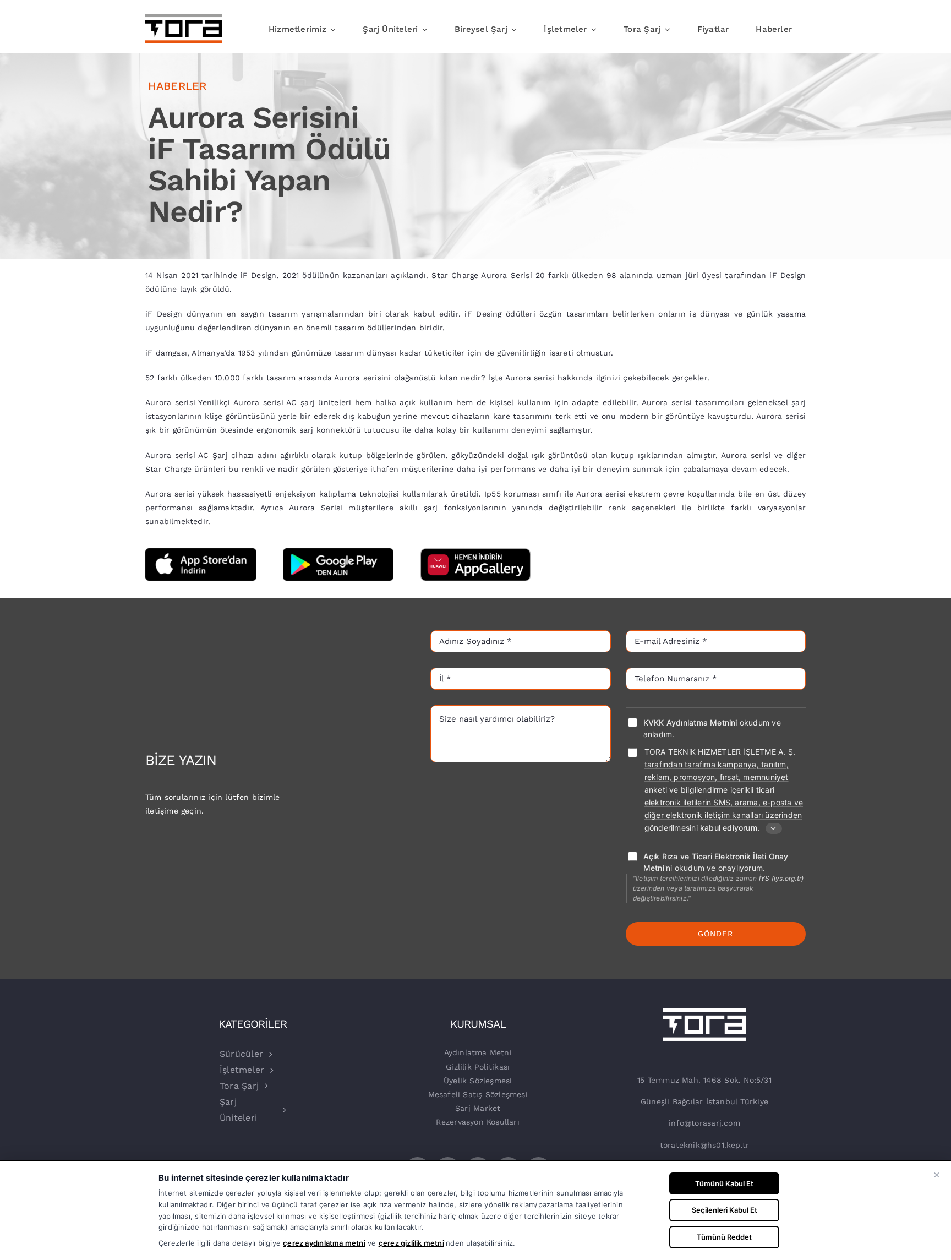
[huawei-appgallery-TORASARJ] (475, 552)
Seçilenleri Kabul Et (724, 1210)
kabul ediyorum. (729, 827)
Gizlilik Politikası (478, 1066)
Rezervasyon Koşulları (477, 1121)
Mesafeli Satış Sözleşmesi (478, 1094)
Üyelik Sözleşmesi (478, 1080)
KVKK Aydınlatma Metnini (690, 722)
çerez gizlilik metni (411, 1243)
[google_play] (338, 552)
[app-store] (200, 552)
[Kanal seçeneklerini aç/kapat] (774, 828)
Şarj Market (477, 1108)
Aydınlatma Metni (478, 1052)
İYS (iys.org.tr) (781, 878)
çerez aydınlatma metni (324, 1243)
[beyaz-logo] (704, 1012)
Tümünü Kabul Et (724, 1183)
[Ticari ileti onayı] (632, 752)
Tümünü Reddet (724, 1236)
